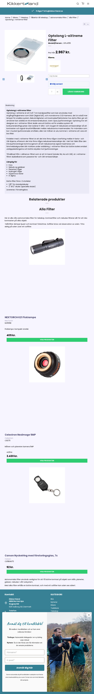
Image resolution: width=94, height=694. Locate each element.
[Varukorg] (83, 3)
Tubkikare (55, 608)
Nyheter (54, 602)
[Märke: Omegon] (54, 66)
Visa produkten (47, 340)
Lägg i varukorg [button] (76, 91)
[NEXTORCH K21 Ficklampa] (47, 271)
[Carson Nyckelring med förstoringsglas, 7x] (47, 509)
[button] (84, 24)
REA (52, 599)
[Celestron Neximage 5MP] (47, 388)
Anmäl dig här (24, 667)
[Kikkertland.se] (23, 3)
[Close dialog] (89, 615)
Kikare (53, 605)
